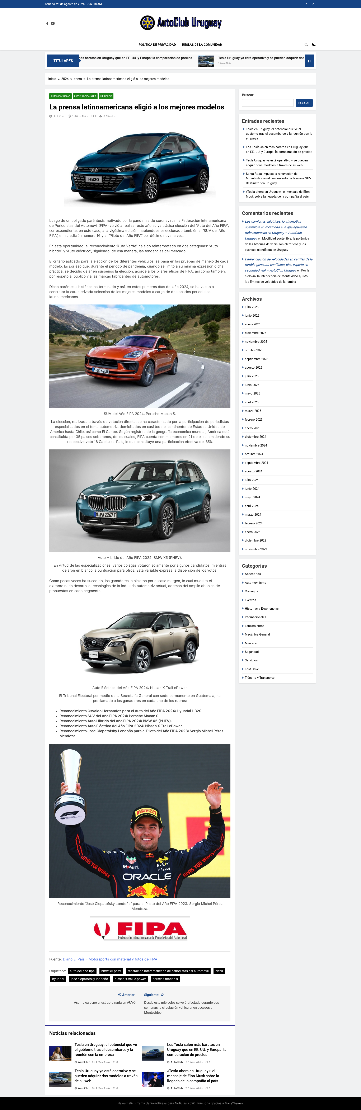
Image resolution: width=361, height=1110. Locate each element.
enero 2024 (252, 532)
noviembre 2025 (256, 342)
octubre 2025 (254, 350)
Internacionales (85, 96)
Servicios (251, 660)
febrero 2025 (253, 419)
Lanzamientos (254, 626)
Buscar (248, 95)
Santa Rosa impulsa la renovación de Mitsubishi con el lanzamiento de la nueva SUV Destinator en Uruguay (240, 4)
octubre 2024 (254, 454)
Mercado (106, 96)
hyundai (58, 979)
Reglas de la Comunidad (202, 45)
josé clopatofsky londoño (89, 979)
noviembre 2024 (256, 445)
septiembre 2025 (256, 359)
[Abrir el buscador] (306, 44)
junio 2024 (252, 489)
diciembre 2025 (255, 333)
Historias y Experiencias (262, 608)
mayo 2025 (252, 393)
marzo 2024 (253, 514)
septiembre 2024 (256, 463)
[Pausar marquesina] (309, 61)
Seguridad (252, 652)
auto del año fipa (82, 971)
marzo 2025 (253, 411)
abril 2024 (251, 506)
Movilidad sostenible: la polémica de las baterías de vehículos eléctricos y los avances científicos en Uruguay (277, 244)
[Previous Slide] (307, 4)
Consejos (251, 591)
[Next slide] (313, 4)
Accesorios (253, 574)
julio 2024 (251, 480)
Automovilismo (60, 96)
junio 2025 (252, 385)
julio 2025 (251, 376)
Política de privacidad (157, 45)
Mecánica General (257, 634)
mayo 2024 (252, 497)
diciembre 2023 (255, 540)
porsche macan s (165, 979)
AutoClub (59, 116)
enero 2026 (252, 324)
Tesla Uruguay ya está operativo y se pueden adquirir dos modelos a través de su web (211, 58)
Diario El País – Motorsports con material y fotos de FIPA (110, 959)
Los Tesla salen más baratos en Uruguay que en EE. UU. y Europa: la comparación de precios (196, 1050)
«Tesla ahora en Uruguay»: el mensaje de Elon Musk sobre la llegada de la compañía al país (193, 1076)
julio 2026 (251, 307)
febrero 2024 (253, 523)
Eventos (250, 600)
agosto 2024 (253, 471)
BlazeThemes (234, 1103)
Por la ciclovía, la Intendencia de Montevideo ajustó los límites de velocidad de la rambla (277, 276)
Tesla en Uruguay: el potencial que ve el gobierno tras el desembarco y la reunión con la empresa (106, 1050)
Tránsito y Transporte (260, 678)
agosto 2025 (253, 367)
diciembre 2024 (255, 437)
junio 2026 (252, 315)
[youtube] (53, 23)
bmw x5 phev (111, 971)
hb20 (219, 971)
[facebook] (47, 23)
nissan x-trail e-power (130, 979)
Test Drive (252, 669)
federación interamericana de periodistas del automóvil (168, 971)
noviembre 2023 (256, 549)
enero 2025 (252, 428)
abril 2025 (251, 402)
